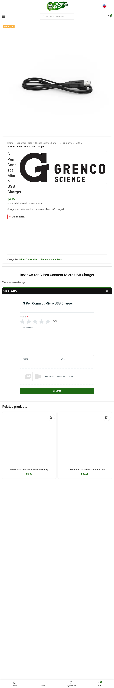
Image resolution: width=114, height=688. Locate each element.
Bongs (81, 494)
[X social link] (8, 660)
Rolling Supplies (85, 530)
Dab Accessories (86, 509)
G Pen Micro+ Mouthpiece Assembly (29, 469)
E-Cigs (81, 535)
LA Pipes (6, 600)
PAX (4, 570)
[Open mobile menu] (4, 16)
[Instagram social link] (12, 660)
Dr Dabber (7, 630)
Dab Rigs (82, 504)
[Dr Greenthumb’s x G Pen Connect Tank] (85, 439)
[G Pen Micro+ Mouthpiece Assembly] (29, 439)
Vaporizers (83, 515)
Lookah (5, 590)
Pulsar (5, 580)
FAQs (42, 575)
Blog (42, 585)
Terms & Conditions (49, 590)
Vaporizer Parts (24, 143)
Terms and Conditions (73, 670)
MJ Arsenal (7, 595)
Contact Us (45, 580)
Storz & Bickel (8, 560)
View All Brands (9, 606)
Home (10, 143)
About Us (44, 560)
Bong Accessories (86, 499)
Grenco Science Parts (45, 143)
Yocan (5, 575)
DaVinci (5, 635)
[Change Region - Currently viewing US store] (104, 6)
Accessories (84, 540)
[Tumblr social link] (20, 660)
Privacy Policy (46, 595)
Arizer (5, 565)
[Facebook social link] (4, 660)
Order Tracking (47, 565)
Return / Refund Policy (50, 570)
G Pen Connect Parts (70, 143)
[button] (51, 417)
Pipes (80, 525)
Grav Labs (6, 585)
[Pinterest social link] (16, 660)
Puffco (5, 625)
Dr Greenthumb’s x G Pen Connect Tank (85, 469)
